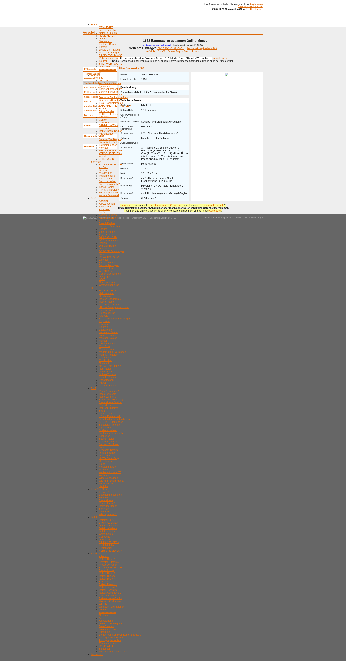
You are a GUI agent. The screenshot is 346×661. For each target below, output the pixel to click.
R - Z (93, 388)
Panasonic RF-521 (170, 48)
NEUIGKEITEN (107, 35)
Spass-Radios (106, 187)
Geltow (103, 119)
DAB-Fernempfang (109, 240)
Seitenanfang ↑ (256, 217)
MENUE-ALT (106, 27)
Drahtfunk (104, 248)
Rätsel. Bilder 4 (107, 578)
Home (94, 24)
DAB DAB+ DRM (108, 237)
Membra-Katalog (108, 338)
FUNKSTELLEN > (108, 114)
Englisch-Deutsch (108, 44)
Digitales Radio (107, 245)
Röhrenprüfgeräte (108, 408)
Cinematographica (109, 643)
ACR (101, 618)
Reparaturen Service (110, 402)
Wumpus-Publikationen (111, 606)
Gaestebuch (105, 41)
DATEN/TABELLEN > (110, 94)
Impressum (97, 654)
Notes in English (108, 33)
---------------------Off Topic (107, 614)
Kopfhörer (104, 321)
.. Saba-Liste (106, 413)
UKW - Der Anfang (109, 458)
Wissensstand (106, 483)
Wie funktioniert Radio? (111, 480)
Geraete (95, 75)
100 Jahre (104, 80)
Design (103, 170)
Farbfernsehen (107, 262)
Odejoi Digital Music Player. (184, 51)
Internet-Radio (107, 301)
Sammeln (96, 161)
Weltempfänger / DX (110, 472)
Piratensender (106, 133)
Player (102, 382)
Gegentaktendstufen (110, 273)
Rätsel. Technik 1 (108, 587)
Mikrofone (104, 346)
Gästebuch (215, 210)
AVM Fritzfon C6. (156, 51)
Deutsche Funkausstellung (113, 97)
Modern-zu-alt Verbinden (112, 352)
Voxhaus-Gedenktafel (110, 150)
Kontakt (103, 47)
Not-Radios (105, 368)
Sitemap (229, 217)
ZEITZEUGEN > (107, 159)
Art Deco (103, 167)
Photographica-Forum (111, 637)
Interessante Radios (110, 304)
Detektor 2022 (106, 520)
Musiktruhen (105, 173)
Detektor (95, 517)
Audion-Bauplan (108, 215)
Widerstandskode (108, 478)
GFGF (102, 279)
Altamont (104, 556)
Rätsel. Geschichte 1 (110, 592)
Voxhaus (103, 147)
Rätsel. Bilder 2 (107, 573)
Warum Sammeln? (109, 195)
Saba (102, 410)
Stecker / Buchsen (109, 444)
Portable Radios (108, 385)
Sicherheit (104, 511)
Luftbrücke (104, 632)
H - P (93, 287)
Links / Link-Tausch (109, 49)
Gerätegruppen (107, 282)
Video (102, 464)
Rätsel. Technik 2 (108, 590)
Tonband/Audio (92, 83)
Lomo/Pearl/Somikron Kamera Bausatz (120, 634)
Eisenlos (103, 259)
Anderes (95, 553)
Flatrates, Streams (109, 562)
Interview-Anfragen (109, 52)
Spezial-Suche (220, 58)
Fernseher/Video (92, 87)
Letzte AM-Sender (108, 332)
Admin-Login (241, 217)
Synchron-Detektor (109, 450)
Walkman (104, 469)
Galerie (103, 38)
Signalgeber (105, 427)
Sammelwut (105, 178)
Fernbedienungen (109, 265)
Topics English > (108, 30)
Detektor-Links (107, 531)
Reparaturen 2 (107, 503)
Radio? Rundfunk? (109, 391)
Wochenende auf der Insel (113, 651)
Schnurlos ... (105, 436)
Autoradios (105, 220)
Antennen (104, 209)
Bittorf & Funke (107, 231)
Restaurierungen (108, 506)
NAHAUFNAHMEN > (110, 366)
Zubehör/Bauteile (92, 106)
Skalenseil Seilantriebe (111, 433)
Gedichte (104, 117)
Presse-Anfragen (108, 564)
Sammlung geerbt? (109, 184)
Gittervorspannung (109, 285)
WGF (145, 218)
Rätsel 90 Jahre (107, 581)
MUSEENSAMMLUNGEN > (108, 124)
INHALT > (104, 492)
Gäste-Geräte (106, 534)
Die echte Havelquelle (111, 623)
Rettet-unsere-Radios (110, 58)
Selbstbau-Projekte (109, 424)
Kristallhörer (105, 548)
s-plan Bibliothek (108, 441)
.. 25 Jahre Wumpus (110, 595)
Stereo (102, 447)
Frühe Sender (106, 111)
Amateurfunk (106, 206)
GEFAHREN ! (106, 271)
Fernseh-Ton (106, 268)
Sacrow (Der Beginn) (110, 139)
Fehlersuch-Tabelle (109, 497)
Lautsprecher (106, 329)
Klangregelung (107, 313)
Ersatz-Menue (256, 4)
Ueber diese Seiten (109, 66)
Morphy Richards (108, 354)
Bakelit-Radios (107, 223)
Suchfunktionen (158, 205)
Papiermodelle (107, 175)
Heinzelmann (106, 293)
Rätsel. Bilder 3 (107, 576)
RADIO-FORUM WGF (110, 55)
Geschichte (97, 77)
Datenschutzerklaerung (250, 6)
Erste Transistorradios (111, 103)
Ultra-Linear (105, 461)
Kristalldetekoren (108, 545)
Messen (103, 340)
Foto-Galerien (106, 626)
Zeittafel (103, 156)
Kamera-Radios (107, 310)
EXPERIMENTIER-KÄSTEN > (115, 105)
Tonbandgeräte (107, 452)
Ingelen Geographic (110, 299)
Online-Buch (106, 371)
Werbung (104, 475)
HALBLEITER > (107, 290)
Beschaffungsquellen (110, 494)
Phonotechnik (106, 380)
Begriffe (103, 229)
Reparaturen (106, 500)
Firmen (103, 108)
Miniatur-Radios (107, 349)
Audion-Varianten (108, 217)
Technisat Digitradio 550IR (202, 48)
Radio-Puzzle (106, 570)
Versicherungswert (109, 192)
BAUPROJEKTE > (109, 522)
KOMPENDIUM (99, 489)
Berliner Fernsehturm (110, 89)
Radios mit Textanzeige (111, 399)
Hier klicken (256, 9)
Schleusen (105, 648)
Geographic (105, 276)
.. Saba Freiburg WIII (110, 416)
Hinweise (125, 205)
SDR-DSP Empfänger (111, 422)
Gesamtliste (176, 205)
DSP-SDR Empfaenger (111, 251)
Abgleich (104, 201)
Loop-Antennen (107, 335)
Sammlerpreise (107, 181)
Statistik (103, 61)
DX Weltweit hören (109, 257)
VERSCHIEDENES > (110, 153)
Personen (104, 128)
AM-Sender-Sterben (110, 83)
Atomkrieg (104, 86)
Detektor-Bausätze (109, 525)
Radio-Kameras (107, 394)
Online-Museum (107, 374)
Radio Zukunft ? (107, 396)
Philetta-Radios (107, 377)
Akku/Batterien (107, 203)
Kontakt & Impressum (213, 217)
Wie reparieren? (108, 514)
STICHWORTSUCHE (110, 63)
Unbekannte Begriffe (213, 205)
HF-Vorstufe (105, 296)
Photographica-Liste (110, 640)
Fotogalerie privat (108, 629)
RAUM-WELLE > (108, 646)
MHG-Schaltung (107, 343)
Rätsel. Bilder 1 (107, 559)
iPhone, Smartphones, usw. (114, 307)
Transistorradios (92, 74)
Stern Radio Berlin (109, 142)
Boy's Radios (106, 234)
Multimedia (105, 357)
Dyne (102, 254)
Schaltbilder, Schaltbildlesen (114, 419)
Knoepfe (103, 315)
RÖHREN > (105, 405)
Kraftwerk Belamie (104, 325)
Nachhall (104, 363)
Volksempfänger (108, 145)
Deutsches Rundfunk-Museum (115, 100)
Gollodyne (104, 536)
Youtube (103, 486)
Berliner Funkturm (108, 91)
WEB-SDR (104, 604)
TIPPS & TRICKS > (109, 189)
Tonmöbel (104, 455)
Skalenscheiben (108, 430)
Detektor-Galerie (108, 528)
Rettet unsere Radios (110, 131)
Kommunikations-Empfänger (114, 318)
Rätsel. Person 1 (108, 584)
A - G (93, 198)
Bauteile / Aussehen (110, 226)
